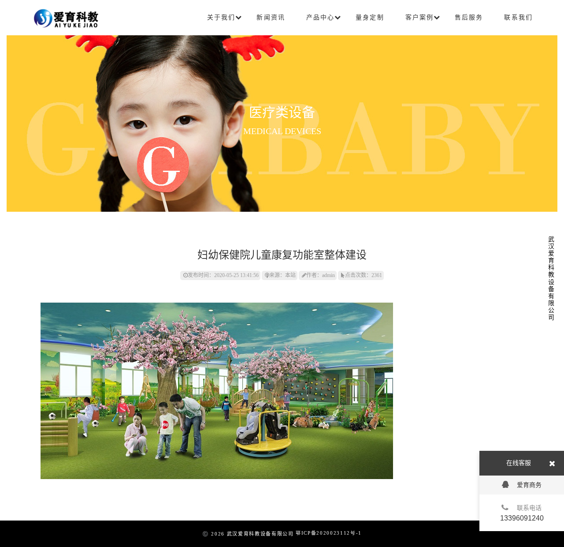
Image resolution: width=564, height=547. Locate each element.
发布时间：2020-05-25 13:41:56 (223, 275)
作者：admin (320, 275)
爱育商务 (529, 484)
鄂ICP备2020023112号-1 (329, 533)
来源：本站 (282, 275)
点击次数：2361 (363, 275)
